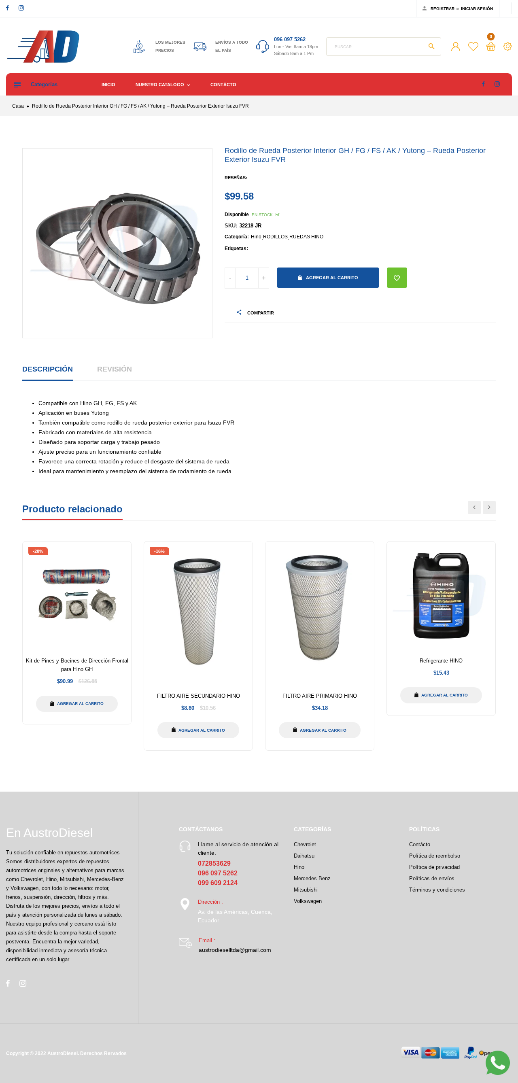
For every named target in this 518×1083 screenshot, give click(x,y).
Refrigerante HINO (441, 661)
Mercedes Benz (312, 878)
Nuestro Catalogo (160, 84)
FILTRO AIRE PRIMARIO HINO (319, 696)
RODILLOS (275, 237)
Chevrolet (305, 844)
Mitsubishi (306, 890)
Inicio (108, 84)
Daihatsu (304, 856)
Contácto (223, 84)
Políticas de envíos (431, 878)
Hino (256, 237)
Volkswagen (308, 901)
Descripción (47, 369)
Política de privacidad (434, 867)
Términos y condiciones (437, 890)
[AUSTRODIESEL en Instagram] (21, 8)
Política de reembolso (434, 856)
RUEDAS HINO (306, 237)
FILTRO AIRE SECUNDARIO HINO (198, 696)
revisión (114, 369)
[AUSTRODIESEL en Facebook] (7, 8)
